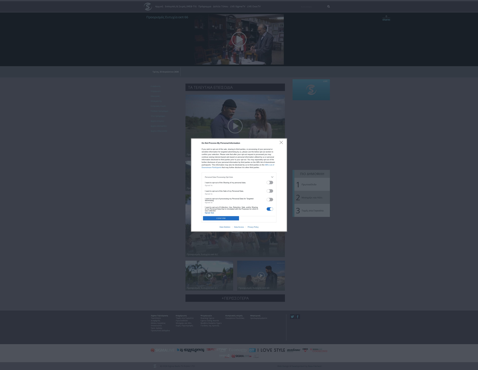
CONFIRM (221, 218)
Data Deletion (225, 227)
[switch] (270, 182)
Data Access (239, 227)
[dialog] (239, 185)
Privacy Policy (253, 227)
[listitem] (239, 177)
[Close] (282, 143)
